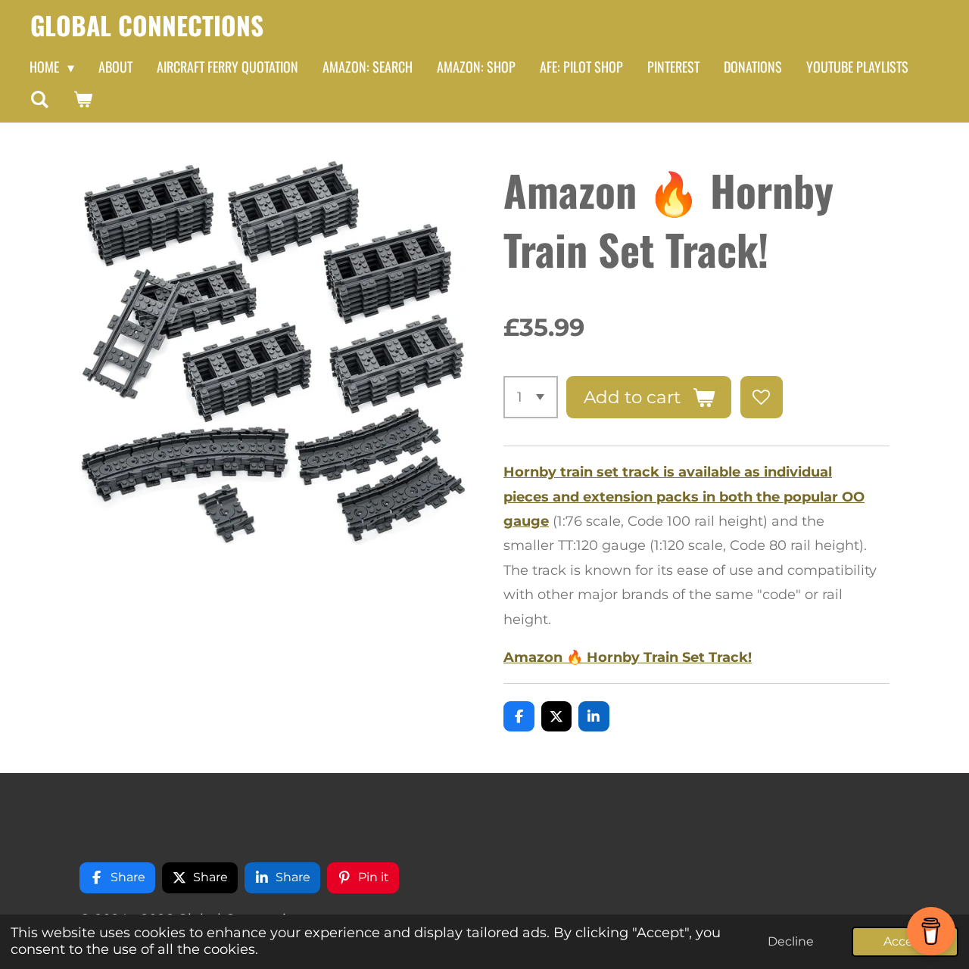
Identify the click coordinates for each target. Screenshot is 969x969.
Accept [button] (905, 941)
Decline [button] (791, 941)
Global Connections (146, 25)
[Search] (39, 99)
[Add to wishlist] (761, 397)
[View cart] (82, 99)
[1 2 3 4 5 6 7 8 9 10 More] (530, 397)
